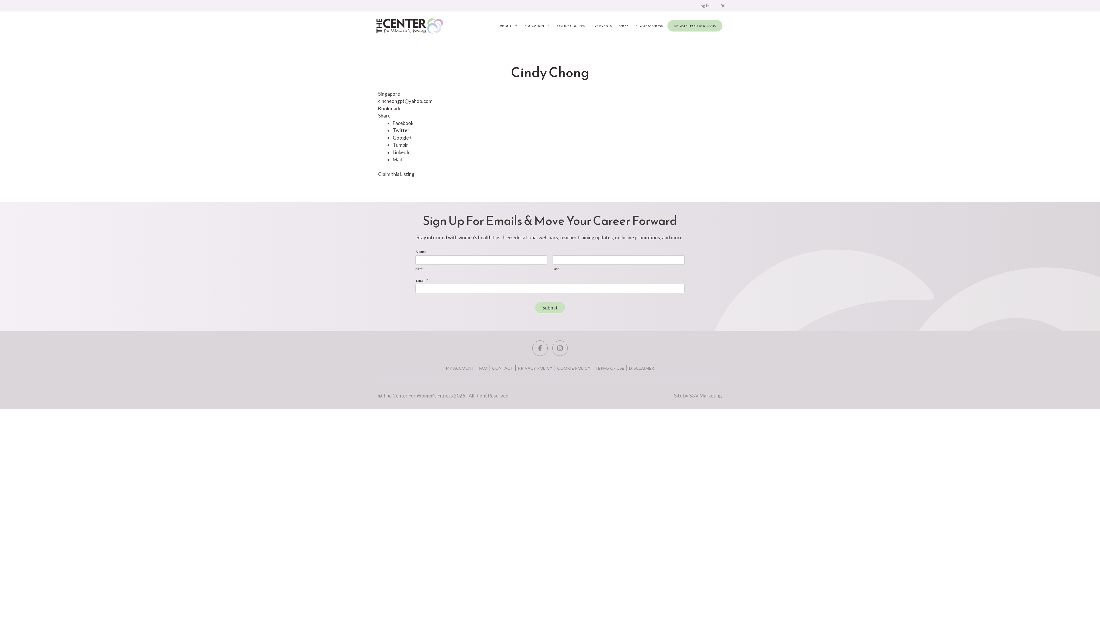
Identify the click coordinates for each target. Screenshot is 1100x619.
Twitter (401, 130)
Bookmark (389, 108)
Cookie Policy (573, 368)
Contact (502, 368)
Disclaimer (641, 368)
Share (384, 116)
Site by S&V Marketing (698, 396)
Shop (623, 25)
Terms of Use (609, 368)
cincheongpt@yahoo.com (405, 101)
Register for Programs (695, 25)
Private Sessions (649, 25)
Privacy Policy (535, 368)
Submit (550, 307)
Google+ (402, 138)
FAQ (483, 368)
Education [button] (534, 25)
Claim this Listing (396, 174)
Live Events (602, 25)
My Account (460, 368)
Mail (397, 159)
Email (421, 280)
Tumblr (400, 145)
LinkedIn (401, 152)
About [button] (506, 25)
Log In (704, 5)
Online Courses (571, 25)
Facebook (403, 123)
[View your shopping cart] (722, 5)
